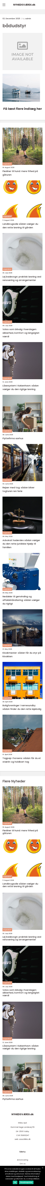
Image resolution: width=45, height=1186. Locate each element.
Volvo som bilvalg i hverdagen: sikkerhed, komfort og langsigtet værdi (20, 333)
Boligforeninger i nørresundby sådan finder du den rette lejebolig (21, 707)
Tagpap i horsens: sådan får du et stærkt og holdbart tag (21, 760)
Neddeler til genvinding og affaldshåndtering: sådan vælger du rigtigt (21, 600)
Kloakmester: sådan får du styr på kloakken (21, 654)
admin (28, 18)
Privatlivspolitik (26, 1182)
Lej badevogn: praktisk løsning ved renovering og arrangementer (21, 278)
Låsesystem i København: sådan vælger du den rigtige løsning (20, 387)
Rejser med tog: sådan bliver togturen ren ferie (18, 489)
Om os (23, 1163)
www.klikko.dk (24, 1139)
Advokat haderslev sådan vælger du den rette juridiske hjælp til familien (21, 544)
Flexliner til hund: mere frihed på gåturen (20, 173)
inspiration (7, 164)
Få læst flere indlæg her (22, 109)
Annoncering (22, 1160)
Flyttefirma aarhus (12, 438)
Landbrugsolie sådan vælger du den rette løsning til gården (20, 225)
